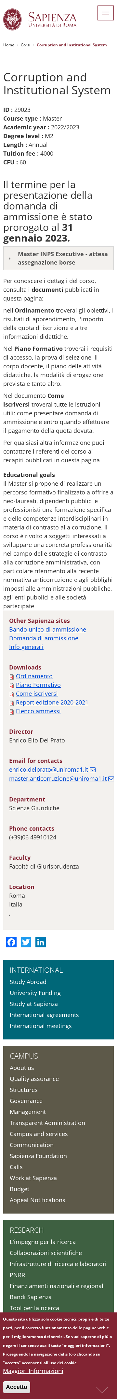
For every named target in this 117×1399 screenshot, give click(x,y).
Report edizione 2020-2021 (52, 702)
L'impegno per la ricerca (43, 1242)
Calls (16, 1167)
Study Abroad (28, 982)
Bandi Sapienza (31, 1297)
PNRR (17, 1275)
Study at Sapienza (34, 1004)
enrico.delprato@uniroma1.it (48, 769)
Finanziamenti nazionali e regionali (57, 1286)
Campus (24, 1056)
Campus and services (39, 1134)
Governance (26, 1101)
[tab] (58, 258)
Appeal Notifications (37, 1200)
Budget (19, 1189)
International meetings (41, 1026)
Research (27, 1230)
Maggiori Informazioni (33, 1371)
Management (28, 1112)
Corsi (25, 45)
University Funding (35, 993)
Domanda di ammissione (43, 638)
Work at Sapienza (33, 1178)
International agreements (44, 1015)
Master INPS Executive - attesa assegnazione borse (63, 258)
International (36, 970)
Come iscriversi (37, 693)
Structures (24, 1090)
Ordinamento (34, 676)
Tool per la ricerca (34, 1308)
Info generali (26, 647)
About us (22, 1068)
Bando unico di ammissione (47, 629)
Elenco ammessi (38, 711)
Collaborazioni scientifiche (46, 1253)
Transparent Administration (47, 1123)
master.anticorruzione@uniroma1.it (58, 778)
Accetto (16, 1387)
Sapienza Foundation (38, 1156)
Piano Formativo (38, 685)
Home (8, 45)
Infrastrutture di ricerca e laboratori (58, 1264)
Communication (32, 1145)
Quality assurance (34, 1079)
